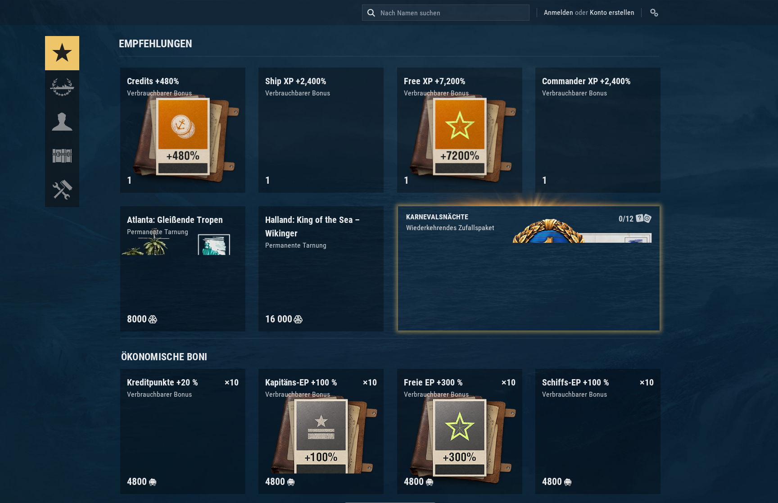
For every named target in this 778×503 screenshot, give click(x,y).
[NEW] (62, 53)
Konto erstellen (612, 12)
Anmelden (558, 12)
